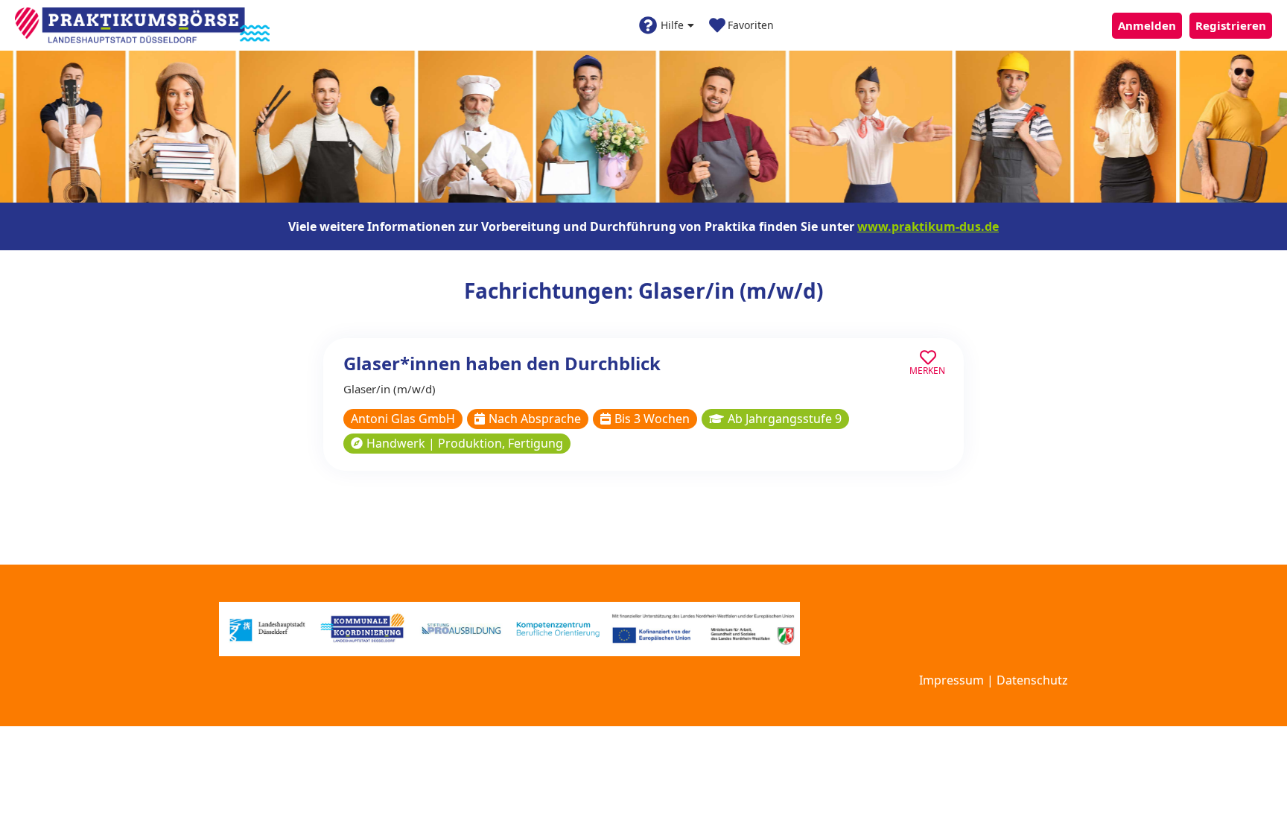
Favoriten (751, 25)
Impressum (951, 680)
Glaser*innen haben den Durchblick (502, 363)
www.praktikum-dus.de (928, 226)
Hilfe (672, 25)
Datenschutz (1032, 680)
